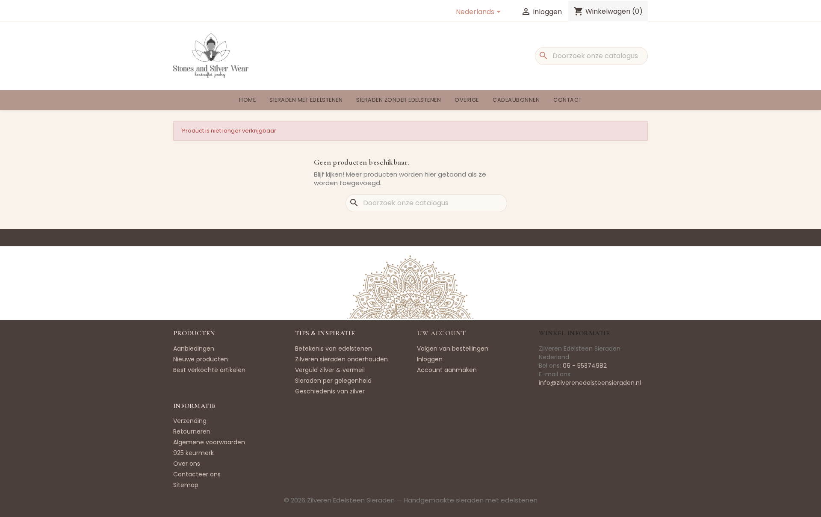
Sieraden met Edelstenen (306, 99)
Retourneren (191, 431)
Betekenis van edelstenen (333, 348)
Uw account (441, 333)
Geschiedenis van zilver (330, 391)
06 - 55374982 (585, 365)
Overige (467, 99)
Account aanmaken (447, 370)
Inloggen (430, 359)
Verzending (190, 421)
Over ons (186, 463)
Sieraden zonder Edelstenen (398, 99)
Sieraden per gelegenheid (333, 380)
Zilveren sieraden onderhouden (341, 359)
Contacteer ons (197, 474)
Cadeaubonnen (516, 99)
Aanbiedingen (193, 348)
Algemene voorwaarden (209, 442)
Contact (567, 99)
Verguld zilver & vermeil (330, 370)
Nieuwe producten (200, 359)
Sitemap (185, 485)
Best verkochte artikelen (209, 370)
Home (247, 99)
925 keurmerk (193, 453)
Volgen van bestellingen (452, 348)
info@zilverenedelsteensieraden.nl (590, 382)
